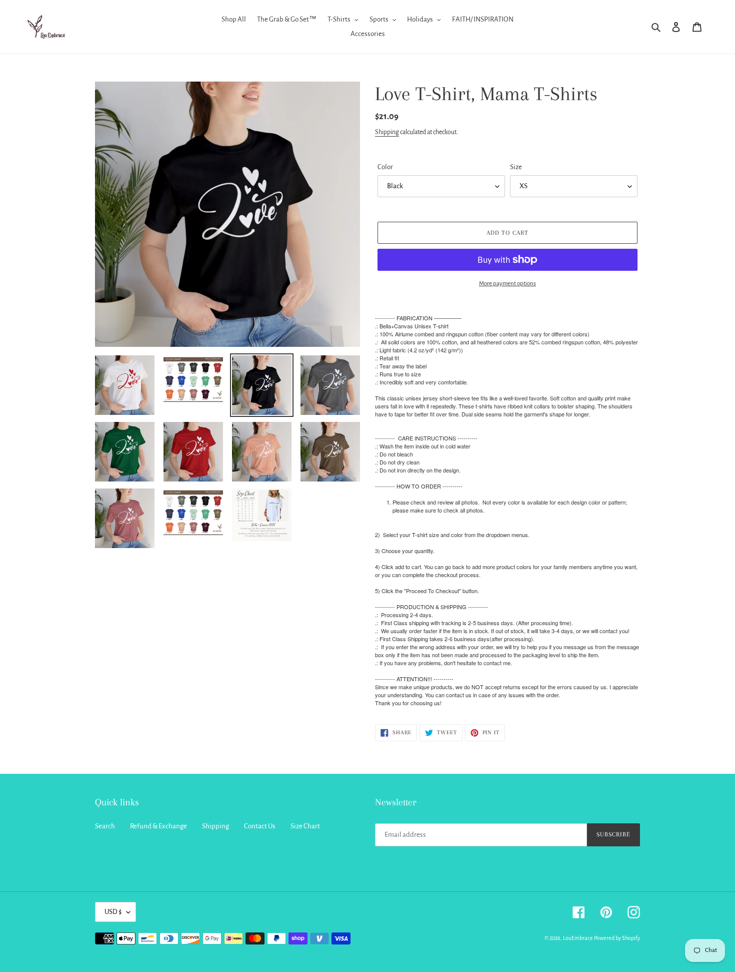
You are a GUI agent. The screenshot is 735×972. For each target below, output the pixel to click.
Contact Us (260, 826)
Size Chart (305, 826)
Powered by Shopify (617, 938)
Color (385, 167)
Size (516, 167)
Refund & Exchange (158, 826)
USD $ (113, 911)
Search (105, 826)
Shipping (387, 132)
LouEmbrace (578, 938)
